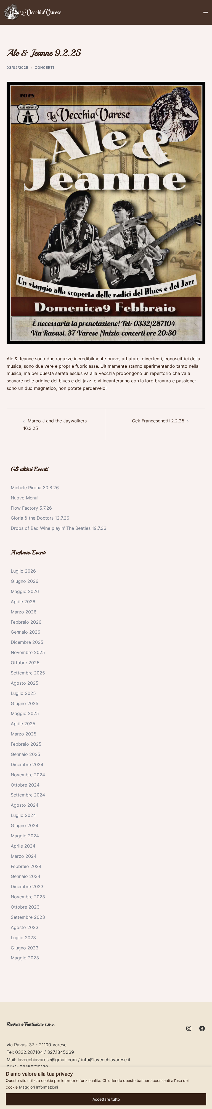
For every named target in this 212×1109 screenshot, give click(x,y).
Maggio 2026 (25, 591)
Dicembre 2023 (27, 886)
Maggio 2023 (25, 957)
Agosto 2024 (24, 805)
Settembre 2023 (28, 917)
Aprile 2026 (23, 601)
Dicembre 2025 (27, 642)
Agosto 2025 (24, 683)
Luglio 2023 (23, 937)
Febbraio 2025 (26, 744)
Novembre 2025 (28, 652)
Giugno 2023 (24, 948)
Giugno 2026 (24, 581)
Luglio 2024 (23, 815)
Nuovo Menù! (24, 498)
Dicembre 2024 (27, 764)
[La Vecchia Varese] (33, 12)
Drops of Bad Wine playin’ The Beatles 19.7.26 (58, 528)
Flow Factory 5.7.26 (31, 508)
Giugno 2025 (24, 703)
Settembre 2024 (28, 795)
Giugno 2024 (24, 825)
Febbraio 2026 (26, 622)
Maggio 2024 (25, 835)
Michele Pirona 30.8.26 (35, 487)
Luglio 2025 (23, 693)
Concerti (44, 67)
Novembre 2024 (28, 774)
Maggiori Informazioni (38, 1087)
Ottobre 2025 (25, 662)
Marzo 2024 (23, 856)
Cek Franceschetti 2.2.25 (158, 421)
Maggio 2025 (25, 713)
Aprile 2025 (23, 723)
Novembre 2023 (28, 896)
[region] (106, 1088)
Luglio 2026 (23, 571)
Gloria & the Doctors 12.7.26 (40, 518)
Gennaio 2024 (25, 876)
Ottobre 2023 (25, 907)
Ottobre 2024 (25, 785)
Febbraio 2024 (26, 866)
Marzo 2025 (23, 734)
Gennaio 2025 (25, 754)
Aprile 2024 (23, 846)
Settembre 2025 (28, 673)
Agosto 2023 (24, 927)
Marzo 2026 (23, 612)
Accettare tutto (106, 1099)
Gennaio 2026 (25, 632)
